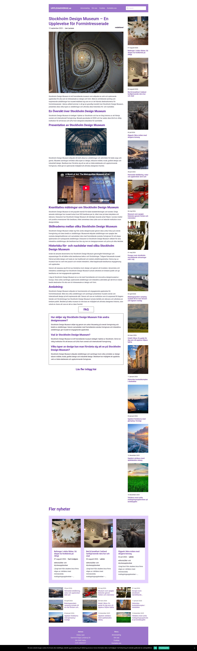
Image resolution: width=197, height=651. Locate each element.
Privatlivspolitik (163, 648)
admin (102, 559)
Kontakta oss (112, 8)
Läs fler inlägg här (86, 369)
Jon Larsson (69, 28)
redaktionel (119, 27)
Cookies (102, 8)
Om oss (94, 8)
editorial (57, 563)
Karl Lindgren (73, 559)
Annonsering (85, 8)
